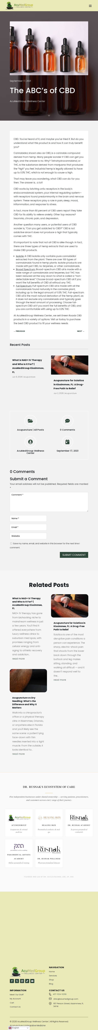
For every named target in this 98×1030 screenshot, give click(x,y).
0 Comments (67, 429)
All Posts (39, 429)
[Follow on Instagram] (22, 981)
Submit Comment (74, 555)
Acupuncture (29, 377)
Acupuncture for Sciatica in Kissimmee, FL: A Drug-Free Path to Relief (69, 384)
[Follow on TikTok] (27, 981)
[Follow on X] (17, 981)
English (15, 1028)
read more (18, 658)
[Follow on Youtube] (32, 981)
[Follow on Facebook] (12, 981)
